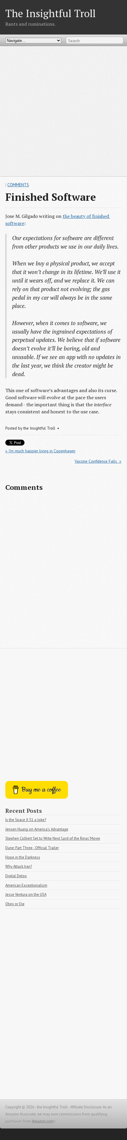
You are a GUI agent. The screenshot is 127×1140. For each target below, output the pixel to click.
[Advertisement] (63, 111)
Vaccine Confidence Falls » (98, 461)
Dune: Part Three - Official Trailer (32, 847)
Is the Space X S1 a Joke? (25, 819)
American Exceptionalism (26, 885)
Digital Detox (16, 875)
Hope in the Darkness (22, 857)
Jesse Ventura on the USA (25, 894)
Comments (18, 184)
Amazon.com (43, 1121)
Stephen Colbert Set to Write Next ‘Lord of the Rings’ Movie (52, 838)
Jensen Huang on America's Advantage (36, 829)
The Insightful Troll (50, 13)
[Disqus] (63, 572)
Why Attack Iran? (18, 866)
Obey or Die (15, 903)
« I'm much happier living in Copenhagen (40, 451)
